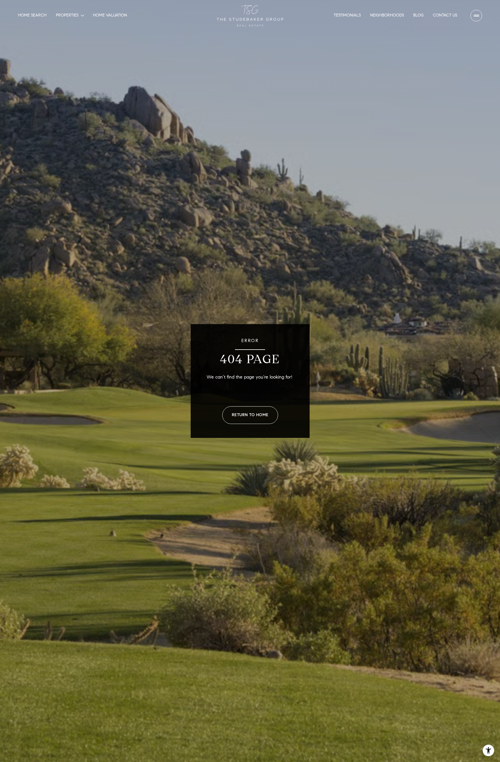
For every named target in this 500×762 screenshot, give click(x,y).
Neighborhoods (387, 15)
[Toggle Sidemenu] (476, 15)
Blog (418, 15)
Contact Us (445, 15)
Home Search (32, 15)
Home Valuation (110, 15)
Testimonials (347, 15)
